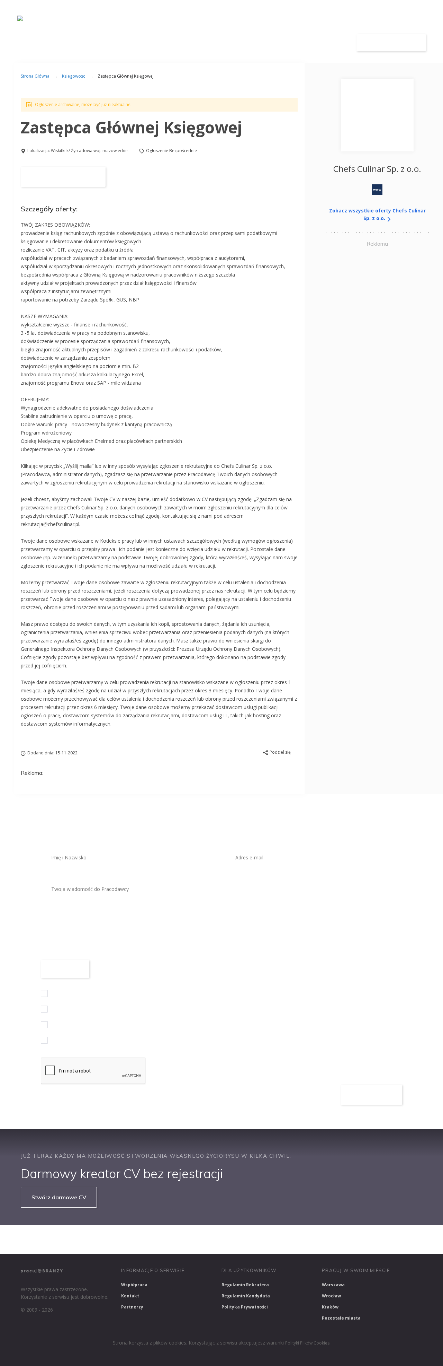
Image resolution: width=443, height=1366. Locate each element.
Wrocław (331, 1296)
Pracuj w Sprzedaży (172, 1239)
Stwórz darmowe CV (58, 1197)
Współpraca (134, 1285)
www (377, 189)
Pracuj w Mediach (325, 1239)
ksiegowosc (73, 76)
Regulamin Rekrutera (245, 1285)
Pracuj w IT (124, 1239)
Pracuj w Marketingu (381, 1239)
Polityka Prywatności (245, 1307)
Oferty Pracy (230, 43)
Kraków (330, 1307)
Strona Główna (35, 76)
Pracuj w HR (278, 1239)
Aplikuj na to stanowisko (63, 176)
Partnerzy (132, 1307)
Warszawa (333, 1285)
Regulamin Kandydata (246, 1296)
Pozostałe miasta (341, 1318)
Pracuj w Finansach (229, 1239)
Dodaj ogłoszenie (391, 42)
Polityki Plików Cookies (307, 1343)
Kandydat (328, 43)
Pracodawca (281, 43)
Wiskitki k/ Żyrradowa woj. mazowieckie (89, 151)
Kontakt (130, 1296)
